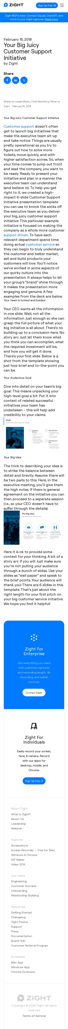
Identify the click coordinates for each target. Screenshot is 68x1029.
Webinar (16, 828)
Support (16, 926)
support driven (16, 234)
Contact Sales (34, 692)
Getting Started (21, 912)
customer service (40, 244)
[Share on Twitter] (24, 80)
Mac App (17, 962)
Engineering (19, 881)
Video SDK (18, 864)
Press (14, 931)
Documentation (21, 936)
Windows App (20, 967)
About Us (17, 819)
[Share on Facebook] (7, 80)
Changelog (18, 917)
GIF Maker (18, 859)
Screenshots (19, 845)
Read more (51, 19)
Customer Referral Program (29, 945)
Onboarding (19, 890)
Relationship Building (25, 895)
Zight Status (19, 922)
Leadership (18, 823)
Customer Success (23, 886)
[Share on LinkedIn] (15, 80)
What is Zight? (21, 814)
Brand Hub (18, 941)
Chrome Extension (23, 972)
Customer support (19, 126)
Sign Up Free (45, 5)
